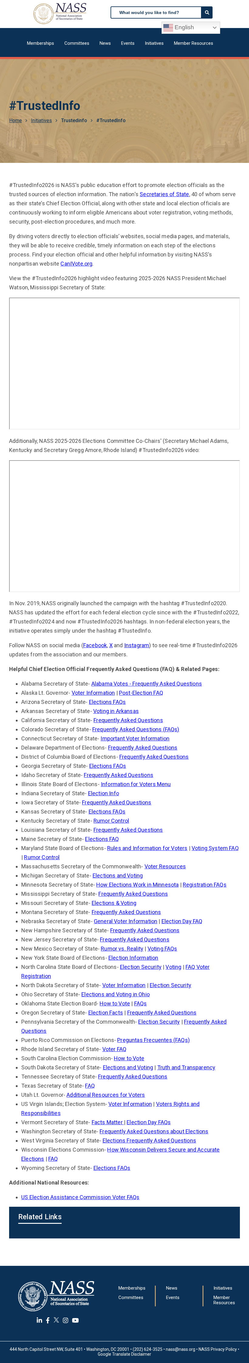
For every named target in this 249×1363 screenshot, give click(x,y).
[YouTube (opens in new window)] (75, 1320)
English (183, 27)
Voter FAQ (114, 1049)
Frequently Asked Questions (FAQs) (135, 729)
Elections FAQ (102, 839)
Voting (173, 967)
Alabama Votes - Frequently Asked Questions (146, 683)
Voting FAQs (162, 948)
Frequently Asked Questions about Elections (154, 1131)
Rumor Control (111, 820)
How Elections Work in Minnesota (137, 884)
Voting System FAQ (215, 848)
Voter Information (93, 693)
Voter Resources (165, 866)
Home (15, 120)
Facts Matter (108, 1122)
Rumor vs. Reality (122, 948)
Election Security (141, 967)
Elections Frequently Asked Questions (149, 1140)
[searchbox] (156, 12)
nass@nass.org (180, 1349)
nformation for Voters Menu (136, 784)
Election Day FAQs (149, 1122)
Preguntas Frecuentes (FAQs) (153, 1040)
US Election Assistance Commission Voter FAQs (80, 1197)
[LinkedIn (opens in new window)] (39, 1320)
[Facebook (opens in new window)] (48, 1320)
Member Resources (193, 43)
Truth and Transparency (186, 1067)
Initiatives (154, 43)
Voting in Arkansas (116, 711)
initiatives (41, 120)
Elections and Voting (118, 875)
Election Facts (105, 1012)
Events (128, 43)
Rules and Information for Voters (147, 848)
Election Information (133, 958)
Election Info (103, 793)
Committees (76, 43)
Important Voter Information (135, 738)
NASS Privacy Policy (218, 1349)
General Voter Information (125, 921)
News (105, 43)
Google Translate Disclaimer (124, 1354)
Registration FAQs (205, 884)
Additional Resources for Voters (106, 1095)
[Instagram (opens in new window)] (65, 1320)
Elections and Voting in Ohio (115, 994)
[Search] (207, 12)
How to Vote (115, 1003)
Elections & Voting (114, 903)
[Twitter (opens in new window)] (56, 1320)
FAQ (90, 1085)
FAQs (140, 1003)
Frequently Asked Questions (128, 720)
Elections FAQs (107, 702)
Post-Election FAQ (141, 693)
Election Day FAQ (182, 921)
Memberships (40, 43)
